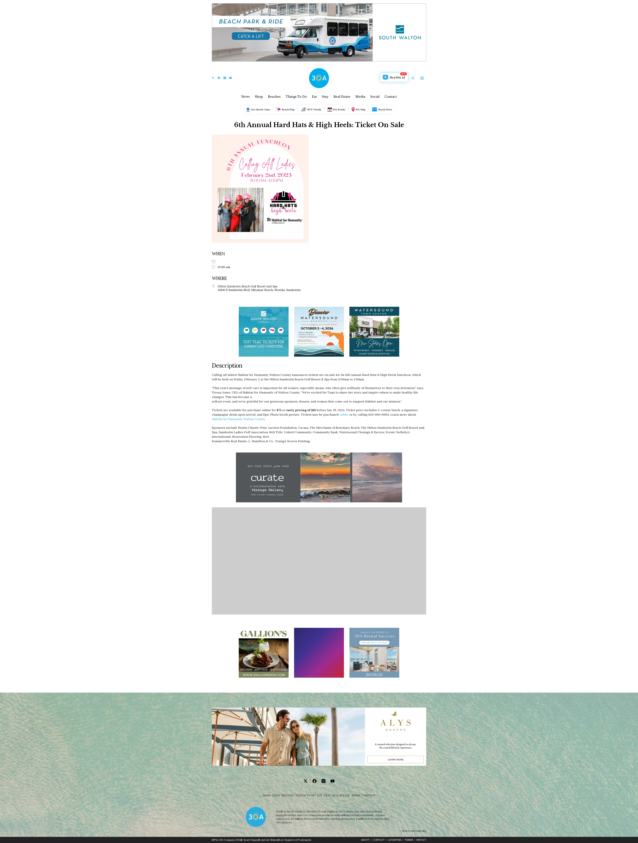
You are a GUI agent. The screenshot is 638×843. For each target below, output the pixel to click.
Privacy (421, 840)
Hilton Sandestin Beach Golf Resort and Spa (247, 286)
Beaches (274, 97)
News (245, 97)
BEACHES (288, 795)
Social (374, 97)
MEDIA (355, 795)
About (365, 840)
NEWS (276, 795)
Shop (259, 97)
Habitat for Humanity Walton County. (239, 419)
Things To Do (296, 97)
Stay (325, 97)
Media (360, 97)
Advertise (394, 840)
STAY (327, 795)
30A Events (339, 109)
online (344, 414)
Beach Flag (288, 109)
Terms (409, 840)
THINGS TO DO (305, 795)
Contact (390, 97)
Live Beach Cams (260, 109)
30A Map (360, 109)
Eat (314, 97)
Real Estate (341, 97)
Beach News (385, 109)
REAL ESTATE (341, 795)
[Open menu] (422, 78)
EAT (319, 795)
